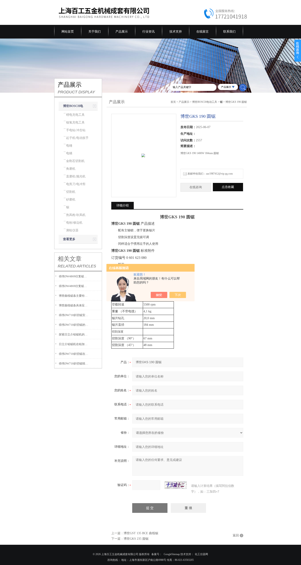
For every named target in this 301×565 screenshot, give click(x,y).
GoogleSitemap (172, 554)
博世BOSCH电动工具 (204, 101)
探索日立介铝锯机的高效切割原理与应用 (74, 334)
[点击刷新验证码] (176, 485)
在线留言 (202, 31)
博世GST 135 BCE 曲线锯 (141, 533)
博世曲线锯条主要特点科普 (74, 295)
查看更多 (69, 239)
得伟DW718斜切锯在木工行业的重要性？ (74, 353)
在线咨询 (196, 187)
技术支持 (175, 31)
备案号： (156, 554)
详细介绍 (122, 205)
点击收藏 (228, 187)
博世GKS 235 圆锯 (136, 538)
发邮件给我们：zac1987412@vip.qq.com (210, 173)
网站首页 (67, 31)
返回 (236, 535)
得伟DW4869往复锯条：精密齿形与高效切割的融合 (74, 276)
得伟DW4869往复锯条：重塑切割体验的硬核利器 (74, 286)
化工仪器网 (201, 554)
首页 (173, 101)
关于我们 (94, 31)
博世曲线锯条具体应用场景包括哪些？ (74, 305)
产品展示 (121, 31)
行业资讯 (148, 31)
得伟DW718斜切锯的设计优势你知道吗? (74, 324)
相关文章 (70, 259)
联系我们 (229, 31)
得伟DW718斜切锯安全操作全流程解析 (74, 315)
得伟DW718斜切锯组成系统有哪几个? (74, 363)
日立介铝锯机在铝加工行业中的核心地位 (74, 344)
